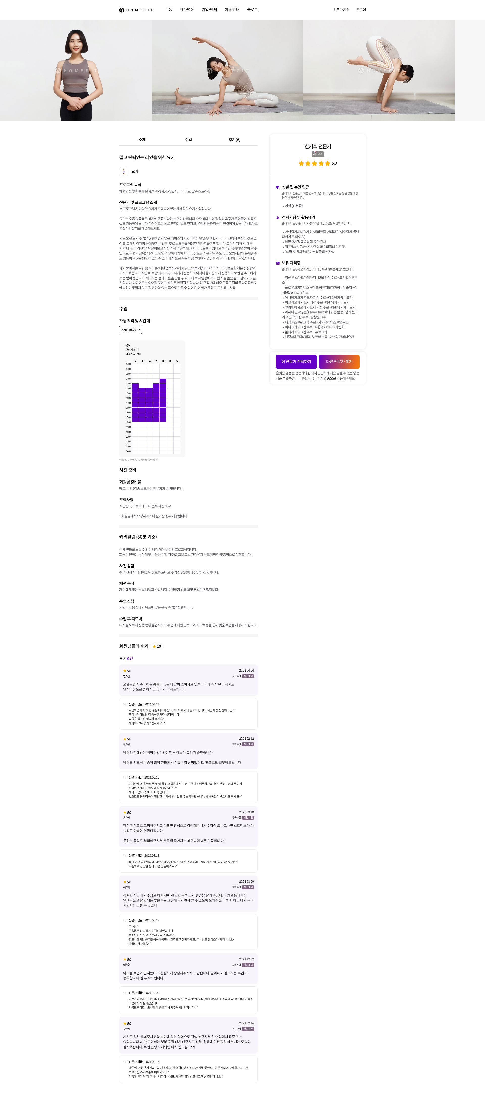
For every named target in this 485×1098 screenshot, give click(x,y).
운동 (168, 9)
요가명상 (187, 9)
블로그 (252, 9)
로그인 (361, 10)
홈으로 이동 (335, 378)
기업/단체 (209, 9)
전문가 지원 (341, 10)
